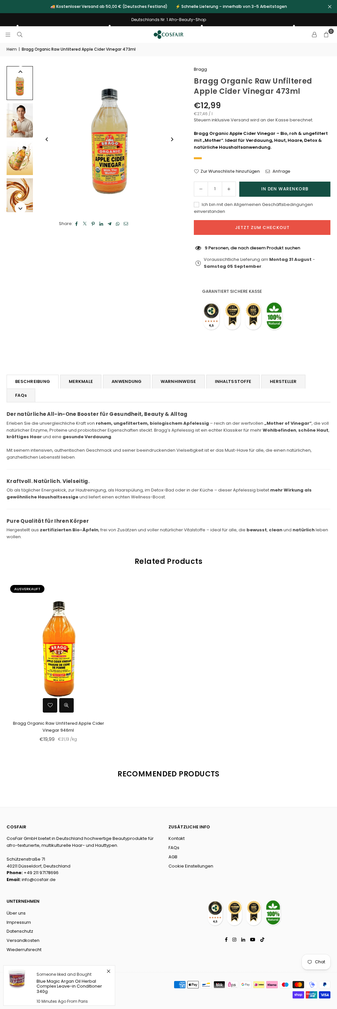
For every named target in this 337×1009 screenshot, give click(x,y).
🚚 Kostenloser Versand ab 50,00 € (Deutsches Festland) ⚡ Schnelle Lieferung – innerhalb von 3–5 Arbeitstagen (168, 6)
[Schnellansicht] (66, 705)
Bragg (200, 69)
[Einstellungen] (314, 34)
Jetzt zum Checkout (262, 227)
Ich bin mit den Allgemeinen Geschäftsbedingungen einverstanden (253, 207)
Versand (240, 120)
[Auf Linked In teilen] (101, 223)
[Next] (171, 139)
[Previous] (47, 139)
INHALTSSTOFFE (233, 381)
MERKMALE (81, 381)
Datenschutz (20, 931)
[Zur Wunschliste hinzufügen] (50, 705)
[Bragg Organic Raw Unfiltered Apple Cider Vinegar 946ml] (58, 648)
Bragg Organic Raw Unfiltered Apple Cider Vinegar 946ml (58, 726)
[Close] (108, 971)
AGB (172, 857)
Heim (12, 49)
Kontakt (176, 838)
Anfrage (281, 171)
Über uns (16, 913)
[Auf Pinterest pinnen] (93, 223)
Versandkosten (23, 940)
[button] (326, 34)
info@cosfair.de (39, 879)
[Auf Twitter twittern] (85, 223)
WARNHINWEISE (178, 381)
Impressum (19, 922)
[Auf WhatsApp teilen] (118, 223)
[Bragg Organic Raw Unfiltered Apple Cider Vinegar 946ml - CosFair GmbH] (20, 195)
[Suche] (20, 34)
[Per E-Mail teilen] (126, 223)
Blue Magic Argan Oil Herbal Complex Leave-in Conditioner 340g (69, 986)
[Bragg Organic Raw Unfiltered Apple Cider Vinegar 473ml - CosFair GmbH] (20, 83)
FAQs (21, 395)
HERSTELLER (283, 381)
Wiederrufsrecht (24, 949)
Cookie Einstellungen (190, 866)
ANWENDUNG (127, 381)
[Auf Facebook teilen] (76, 223)
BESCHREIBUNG (32, 381)
